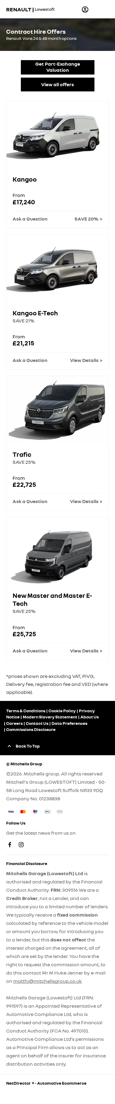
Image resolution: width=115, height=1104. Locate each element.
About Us (89, 716)
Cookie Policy (62, 710)
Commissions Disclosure (31, 729)
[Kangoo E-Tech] (57, 269)
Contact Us (37, 723)
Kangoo (25, 179)
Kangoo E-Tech (35, 313)
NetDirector (19, 1083)
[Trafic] (57, 410)
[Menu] (100, 9)
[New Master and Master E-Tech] (57, 551)
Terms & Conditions (25, 710)
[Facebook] (9, 844)
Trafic (22, 454)
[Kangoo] (57, 135)
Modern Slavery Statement (50, 716)
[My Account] (85, 9)
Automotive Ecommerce (61, 1083)
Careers (14, 723)
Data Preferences (69, 723)
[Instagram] (21, 844)
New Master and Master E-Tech (52, 599)
